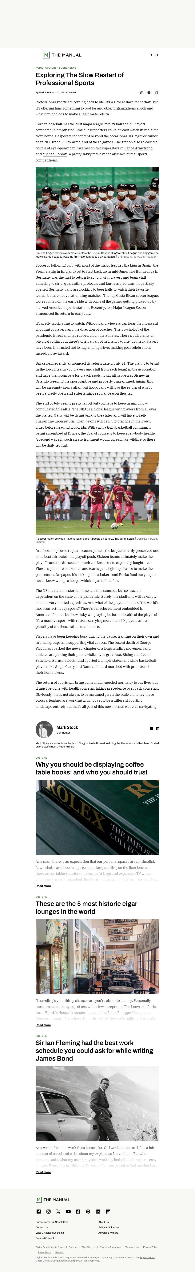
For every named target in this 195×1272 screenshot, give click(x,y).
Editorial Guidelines (109, 1227)
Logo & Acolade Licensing (50, 1233)
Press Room (44, 1252)
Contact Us (42, 1227)
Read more (43, 886)
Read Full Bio (66, 746)
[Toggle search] (156, 55)
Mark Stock (45, 92)
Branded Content (45, 1238)
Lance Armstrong (138, 148)
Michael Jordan (55, 154)
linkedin (157, 728)
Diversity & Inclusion (110, 1247)
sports (63, 682)
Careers (73, 1247)
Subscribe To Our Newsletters (52, 1222)
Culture (41, 757)
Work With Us (88, 1247)
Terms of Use (132, 1247)
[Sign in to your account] (151, 55)
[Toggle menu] (37, 55)
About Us (103, 1222)
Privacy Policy (150, 1247)
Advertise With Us (108, 1233)
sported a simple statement (107, 660)
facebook (151, 728)
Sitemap (59, 1252)
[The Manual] (62, 55)
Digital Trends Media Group (50, 1247)
